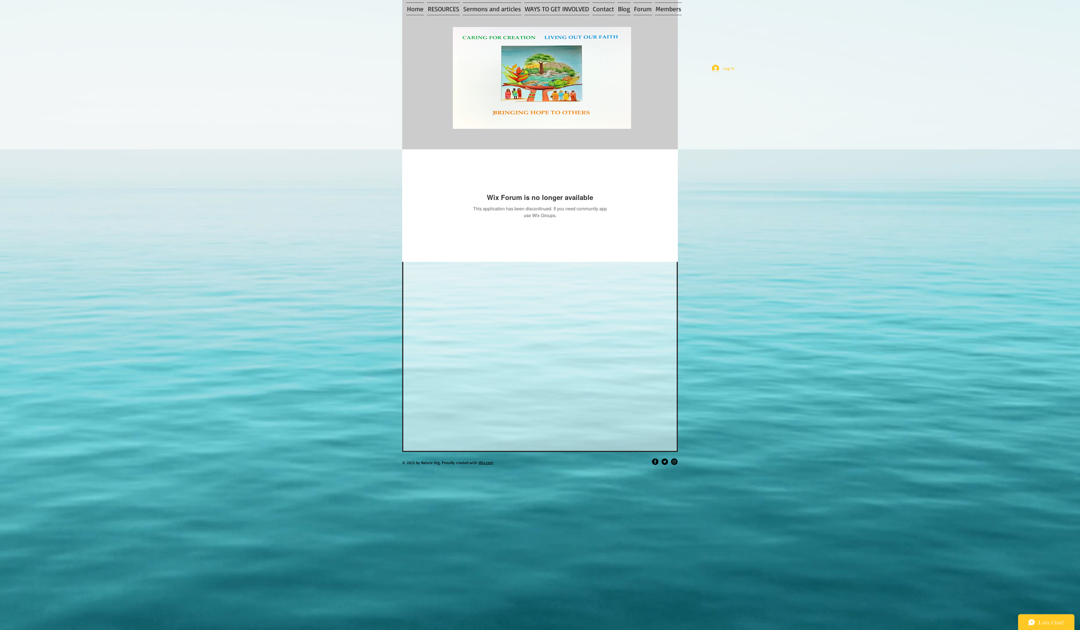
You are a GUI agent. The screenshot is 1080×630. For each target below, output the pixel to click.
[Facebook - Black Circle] (655, 461)
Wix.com (486, 462)
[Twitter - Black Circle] (665, 461)
